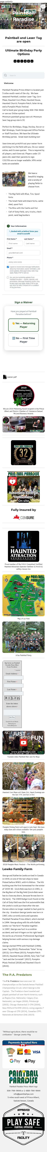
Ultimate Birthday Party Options (23, 52)
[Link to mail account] (31, 61)
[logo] (8, 6)
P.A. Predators (12, 981)
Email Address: (11, 674)
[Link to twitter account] (18, 61)
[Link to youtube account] (25, 61)
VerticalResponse (12, 725)
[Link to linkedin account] (28, 61)
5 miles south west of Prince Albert (23, 1097)
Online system (18, 113)
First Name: (11, 682)
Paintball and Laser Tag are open (23, 39)
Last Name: (11, 689)
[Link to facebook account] (15, 61)
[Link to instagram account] (21, 61)
